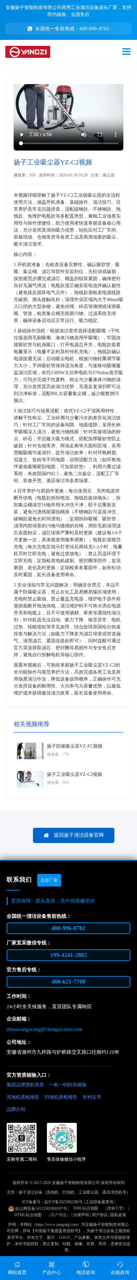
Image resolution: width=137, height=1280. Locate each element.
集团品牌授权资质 (25, 1084)
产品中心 (51, 1272)
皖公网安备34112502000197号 (41, 1208)
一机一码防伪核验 (67, 1084)
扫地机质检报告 (61, 1097)
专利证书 (91, 1097)
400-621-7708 (68, 981)
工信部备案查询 (99, 1202)
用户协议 (100, 1215)
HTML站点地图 (28, 1215)
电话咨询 (85, 1272)
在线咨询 (120, 1272)
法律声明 (81, 1215)
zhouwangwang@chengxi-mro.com (44, 1029)
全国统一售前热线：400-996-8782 (72, 28)
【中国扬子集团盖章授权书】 (56, 1230)
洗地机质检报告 (23, 1097)
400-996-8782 (68, 928)
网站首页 (17, 1272)
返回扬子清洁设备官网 (78, 835)
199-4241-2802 (68, 955)
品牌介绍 (16, 1109)
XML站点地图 (85, 1208)
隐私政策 (118, 1215)
